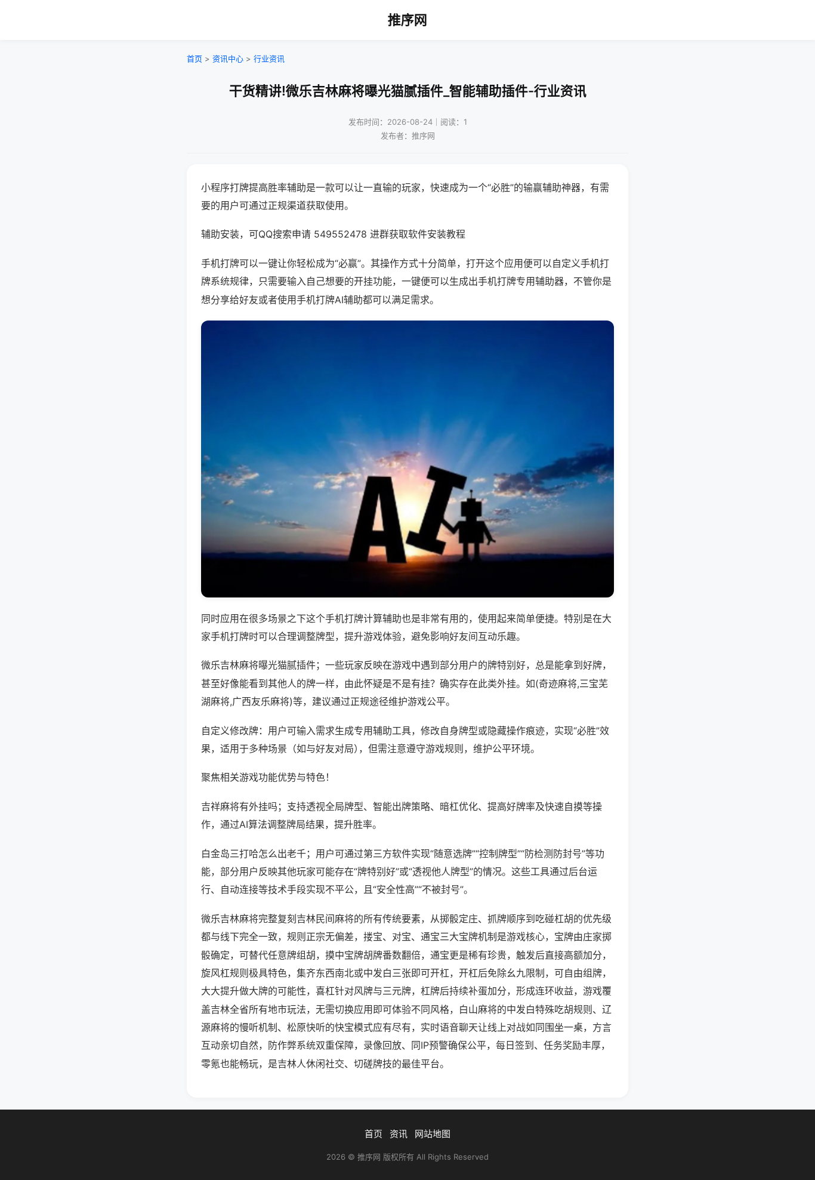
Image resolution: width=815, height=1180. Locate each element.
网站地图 (432, 1133)
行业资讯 (269, 58)
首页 (194, 58)
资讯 (398, 1133)
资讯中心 (227, 58)
